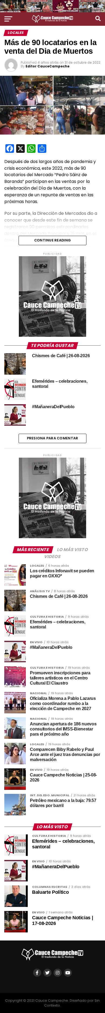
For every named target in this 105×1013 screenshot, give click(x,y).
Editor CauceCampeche (47, 66)
